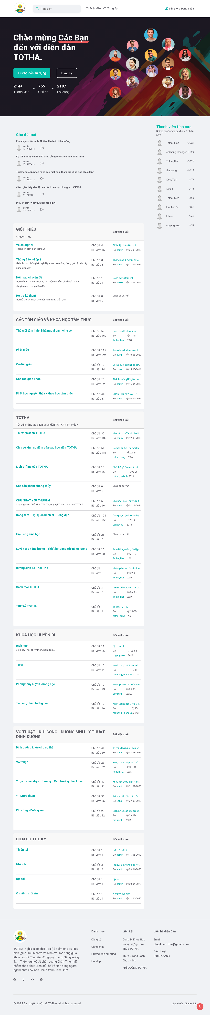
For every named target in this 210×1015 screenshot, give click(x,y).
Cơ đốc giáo (24, 364)
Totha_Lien (119, 340)
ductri (119, 355)
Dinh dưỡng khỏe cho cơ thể (34, 747)
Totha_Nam (172, 161)
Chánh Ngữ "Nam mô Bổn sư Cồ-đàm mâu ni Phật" (139, 467)
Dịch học (22, 645)
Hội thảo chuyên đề (29, 277)
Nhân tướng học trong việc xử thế (130, 703)
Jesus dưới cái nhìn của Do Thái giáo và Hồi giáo (137, 365)
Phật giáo (22, 349)
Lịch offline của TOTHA (32, 466)
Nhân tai (21, 864)
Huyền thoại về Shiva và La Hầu (129, 665)
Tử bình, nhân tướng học (32, 703)
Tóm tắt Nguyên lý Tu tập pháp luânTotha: (134, 549)
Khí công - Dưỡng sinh (30, 810)
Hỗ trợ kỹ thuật (26, 295)
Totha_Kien (172, 198)
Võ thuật (22, 762)
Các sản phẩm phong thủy (33, 486)
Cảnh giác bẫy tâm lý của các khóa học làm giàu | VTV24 (48, 187)
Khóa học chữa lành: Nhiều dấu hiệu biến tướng (43, 141)
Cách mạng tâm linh (123, 278)
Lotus (119, 801)
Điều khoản (177, 1003)
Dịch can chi (119, 646)
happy (119, 438)
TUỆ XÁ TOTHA (26, 606)
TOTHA (120, 282)
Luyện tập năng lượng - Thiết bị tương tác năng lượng (51, 548)
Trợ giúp (112, 8)
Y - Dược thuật (25, 795)
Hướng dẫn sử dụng (32, 73)
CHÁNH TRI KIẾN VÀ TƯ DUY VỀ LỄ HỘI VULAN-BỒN (139, 394)
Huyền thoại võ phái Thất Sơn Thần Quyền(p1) (136, 762)
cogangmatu (119, 655)
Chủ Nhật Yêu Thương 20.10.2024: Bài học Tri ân (137, 501)
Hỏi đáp (96, 961)
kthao (119, 369)
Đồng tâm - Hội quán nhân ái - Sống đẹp (42, 515)
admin (26, 146)
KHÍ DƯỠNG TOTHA (135, 967)
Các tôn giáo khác (28, 379)
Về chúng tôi (24, 245)
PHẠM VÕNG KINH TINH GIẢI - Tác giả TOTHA (135, 587)
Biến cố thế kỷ (120, 850)
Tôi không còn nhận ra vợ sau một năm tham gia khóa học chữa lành (55, 172)
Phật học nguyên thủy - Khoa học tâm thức (44, 393)
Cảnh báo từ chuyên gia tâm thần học (132, 331)
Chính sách (191, 1003)
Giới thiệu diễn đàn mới (124, 245)
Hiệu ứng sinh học (28, 534)
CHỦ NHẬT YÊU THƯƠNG (33, 500)
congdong (118, 524)
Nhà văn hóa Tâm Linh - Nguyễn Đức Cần (133, 433)
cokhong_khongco (122, 674)
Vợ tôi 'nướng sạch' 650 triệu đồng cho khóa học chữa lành (50, 156)
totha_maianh (120, 476)
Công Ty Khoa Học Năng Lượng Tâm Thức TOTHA (134, 944)
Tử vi (19, 665)
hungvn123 (119, 771)
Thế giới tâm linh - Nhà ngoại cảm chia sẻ (44, 330)
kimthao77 (172, 207)
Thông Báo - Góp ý (28, 259)
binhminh (118, 693)
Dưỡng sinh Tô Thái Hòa (32, 568)
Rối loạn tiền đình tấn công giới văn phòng (134, 796)
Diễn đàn (95, 8)
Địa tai (20, 879)
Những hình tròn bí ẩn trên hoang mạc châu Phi (137, 684)
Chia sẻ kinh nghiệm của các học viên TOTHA (46, 447)
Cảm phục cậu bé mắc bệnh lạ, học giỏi (133, 515)
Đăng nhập (187, 8)
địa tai (116, 879)
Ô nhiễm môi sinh (27, 893)
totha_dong (119, 457)
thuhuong (171, 170)
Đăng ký (173, 8)
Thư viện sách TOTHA (30, 433)
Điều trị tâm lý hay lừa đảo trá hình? (36, 202)
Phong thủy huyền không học (35, 684)
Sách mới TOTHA (27, 587)
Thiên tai (22, 849)
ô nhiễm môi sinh (121, 894)
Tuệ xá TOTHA (120, 606)
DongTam (171, 179)
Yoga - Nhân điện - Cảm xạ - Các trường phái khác (49, 781)
